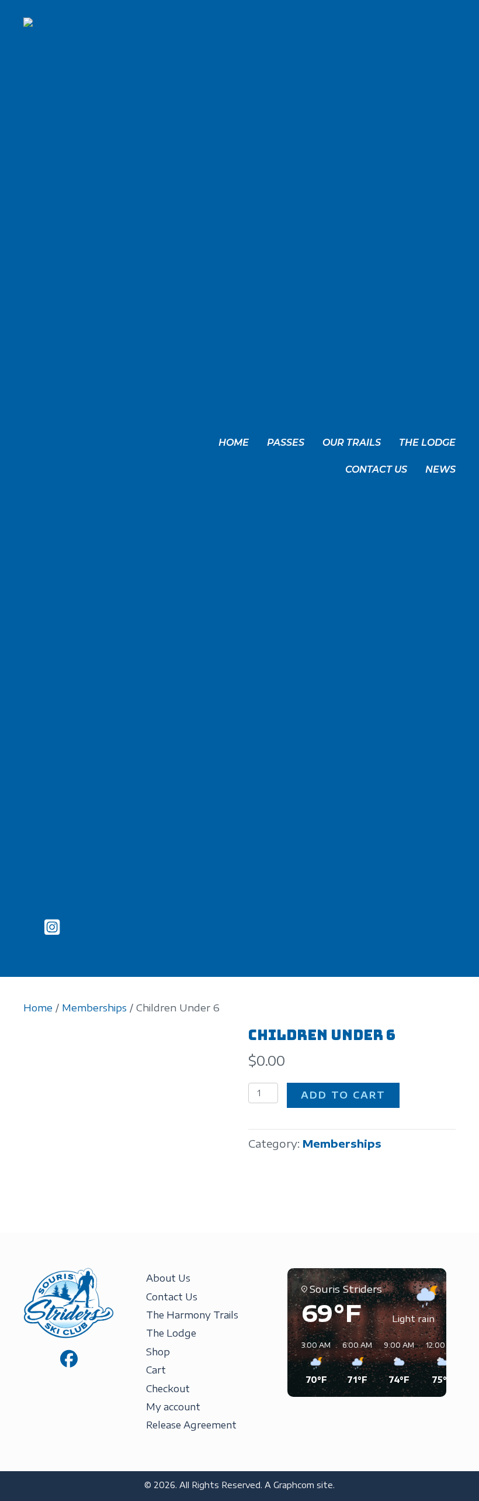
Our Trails (351, 442)
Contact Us (376, 469)
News (440, 469)
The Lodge (427, 442)
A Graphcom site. (300, 1485)
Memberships (94, 1007)
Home (233, 442)
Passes (285, 442)
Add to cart (343, 1095)
